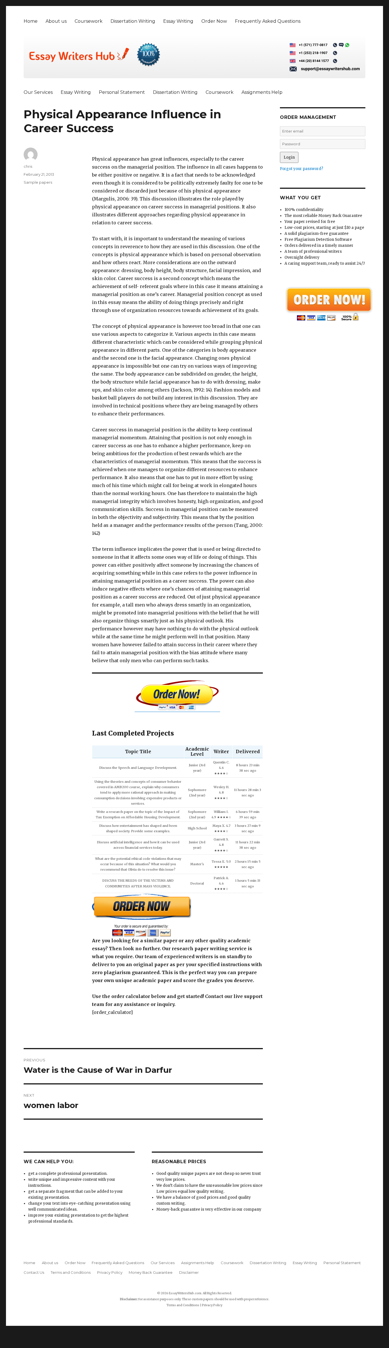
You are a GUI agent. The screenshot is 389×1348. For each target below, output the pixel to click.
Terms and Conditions (71, 1272)
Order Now (214, 21)
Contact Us (34, 1272)
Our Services (38, 92)
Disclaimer (189, 1272)
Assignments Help (261, 92)
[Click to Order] (177, 914)
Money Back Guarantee (151, 1272)
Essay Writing (178, 21)
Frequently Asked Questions (267, 21)
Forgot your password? (301, 168)
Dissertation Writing (132, 21)
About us (56, 21)
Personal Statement (122, 92)
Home (31, 21)
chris (28, 166)
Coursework (89, 21)
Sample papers (38, 182)
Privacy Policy (109, 1272)
